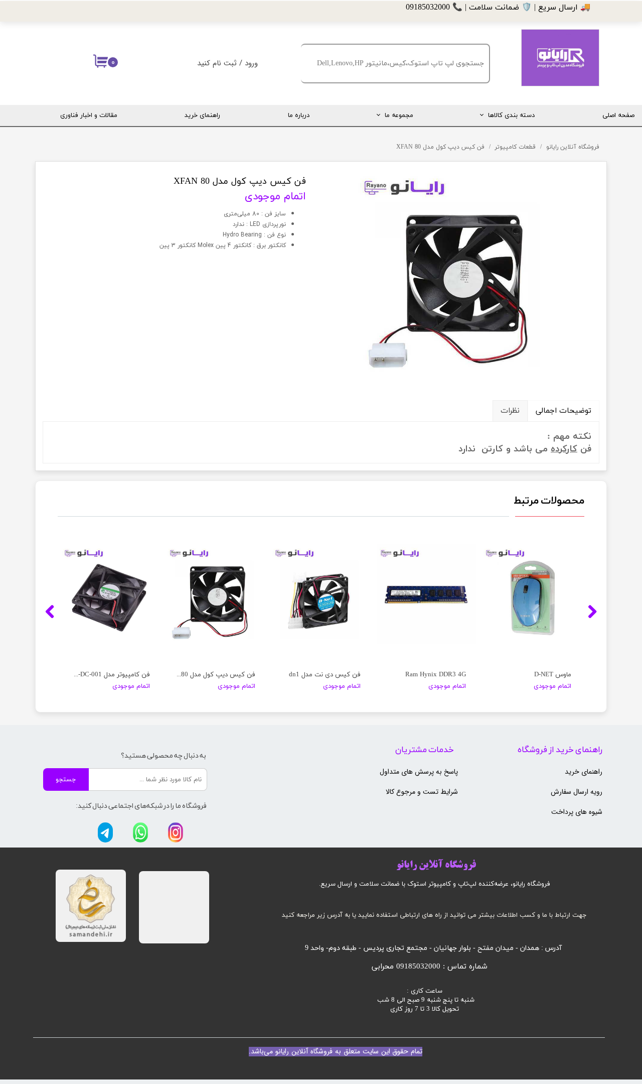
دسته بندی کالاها (511, 115)
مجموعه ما (399, 115)
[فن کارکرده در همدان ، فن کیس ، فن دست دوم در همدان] (460, 273)
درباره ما (298, 115)
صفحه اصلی (618, 115)
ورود (251, 63)
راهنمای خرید (202, 115)
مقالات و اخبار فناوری (88, 115)
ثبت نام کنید (217, 63)
